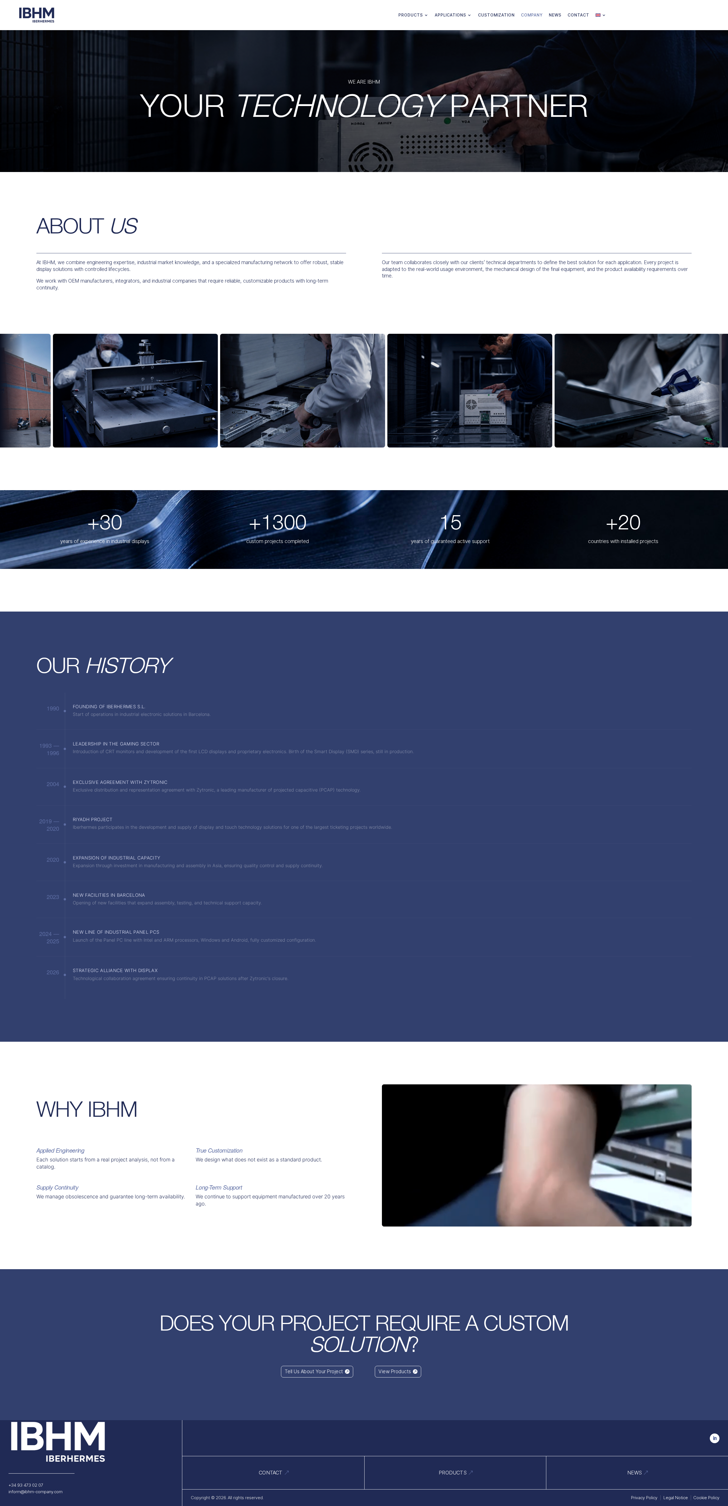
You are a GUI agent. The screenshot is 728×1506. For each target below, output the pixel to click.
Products (410, 15)
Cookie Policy (706, 1497)
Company (532, 15)
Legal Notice (675, 1497)
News (555, 15)
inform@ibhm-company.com (36, 1491)
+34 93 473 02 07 (26, 1485)
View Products (395, 1371)
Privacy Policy (644, 1497)
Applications (450, 15)
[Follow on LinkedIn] (714, 1438)
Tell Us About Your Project (314, 1371)
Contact (578, 15)
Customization (496, 15)
